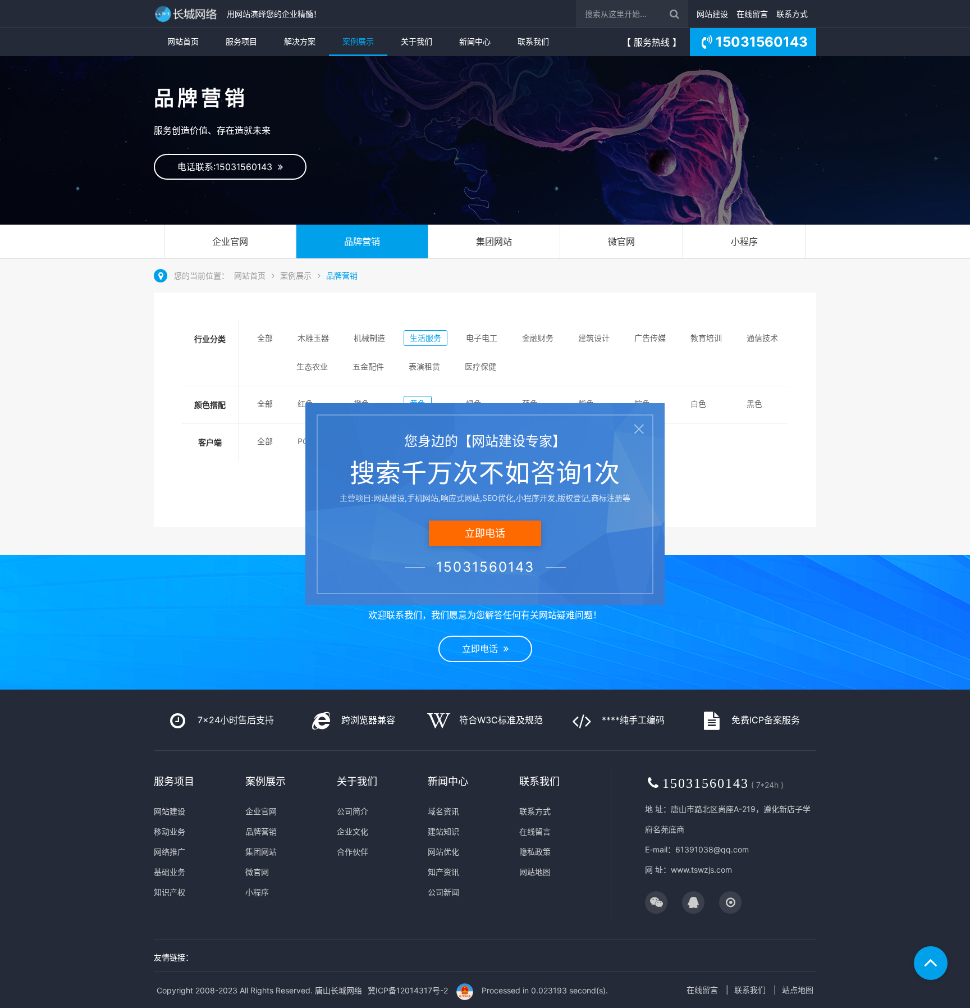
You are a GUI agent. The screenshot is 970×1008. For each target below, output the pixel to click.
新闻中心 (475, 41)
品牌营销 (362, 241)
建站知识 (443, 831)
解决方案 (299, 41)
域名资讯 (443, 811)
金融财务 (537, 338)
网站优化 (443, 851)
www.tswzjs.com (701, 869)
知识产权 (169, 892)
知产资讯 (443, 872)
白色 (698, 403)
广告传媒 (650, 338)
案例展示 (358, 41)
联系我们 (533, 41)
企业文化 (352, 831)
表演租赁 (424, 366)
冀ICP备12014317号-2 (408, 990)
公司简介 (352, 811)
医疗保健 (480, 366)
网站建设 (712, 14)
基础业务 (169, 872)
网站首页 (183, 41)
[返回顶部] (931, 963)
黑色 (754, 403)
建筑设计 (594, 338)
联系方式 (792, 14)
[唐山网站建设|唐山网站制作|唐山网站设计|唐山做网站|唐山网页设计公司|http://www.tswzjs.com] (187, 14)
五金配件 (368, 366)
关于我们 (416, 41)
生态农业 (312, 366)
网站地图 (535, 872)
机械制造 (369, 338)
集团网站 (494, 241)
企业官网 (230, 241)
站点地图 (797, 990)
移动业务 (169, 831)
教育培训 (706, 338)
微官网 (621, 241)
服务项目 (241, 41)
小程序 (744, 241)
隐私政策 (535, 851)
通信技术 (762, 338)
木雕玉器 (313, 338)
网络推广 (169, 851)
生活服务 (425, 338)
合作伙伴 (352, 851)
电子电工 (481, 338)
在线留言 (752, 14)
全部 (265, 338)
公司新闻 (443, 892)
